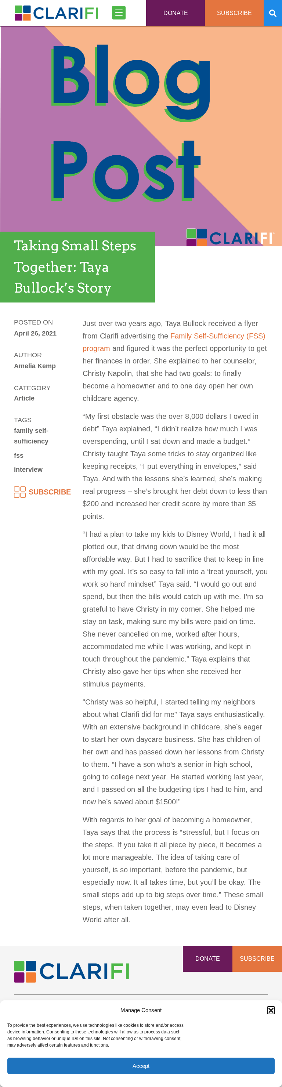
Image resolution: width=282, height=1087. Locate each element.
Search (273, 13)
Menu (119, 13)
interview (28, 469)
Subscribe (234, 13)
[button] (271, 1010)
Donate (175, 13)
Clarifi (56, 16)
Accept (141, 1066)
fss (19, 455)
